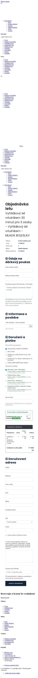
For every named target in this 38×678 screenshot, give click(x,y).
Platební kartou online (14, 375)
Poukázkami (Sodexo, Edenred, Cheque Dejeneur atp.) (19, 387)
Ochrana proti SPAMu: (12, 568)
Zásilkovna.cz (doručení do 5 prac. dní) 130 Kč (19, 355)
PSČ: (6, 493)
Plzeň (9, 29)
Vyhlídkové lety (9, 43)
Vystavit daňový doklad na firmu (17, 535)
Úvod (6, 40)
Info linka (3, 34)
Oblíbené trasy (8, 47)
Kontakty (7, 53)
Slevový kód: (9, 397)
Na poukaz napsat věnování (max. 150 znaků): (18, 284)
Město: (7, 501)
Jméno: (7, 467)
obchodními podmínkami (14, 578)
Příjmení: (8, 476)
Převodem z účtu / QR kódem (16, 369)
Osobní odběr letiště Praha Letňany (18, 362)
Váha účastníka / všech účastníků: (15, 322)
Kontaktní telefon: (10, 510)
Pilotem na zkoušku (10, 42)
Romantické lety (9, 45)
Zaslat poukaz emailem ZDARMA (18, 348)
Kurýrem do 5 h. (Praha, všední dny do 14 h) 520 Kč (20, 359)
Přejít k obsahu (5, 1)
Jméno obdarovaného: (11, 267)
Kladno (10, 26)
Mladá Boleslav (12, 27)
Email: (7, 527)
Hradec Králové (12, 24)
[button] (19, 56)
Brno (9, 22)
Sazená (10, 31)
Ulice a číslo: (9, 484)
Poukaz (6, 52)
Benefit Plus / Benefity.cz (15, 380)
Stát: (6, 518)
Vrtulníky (7, 48)
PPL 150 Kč (11, 351)
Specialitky (7, 50)
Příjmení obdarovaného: (12, 275)
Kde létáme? (8, 21)
